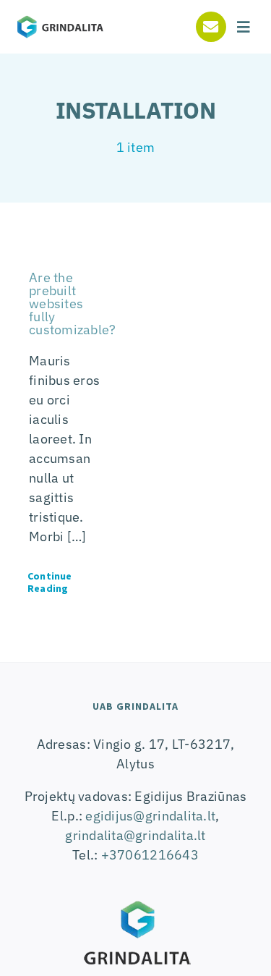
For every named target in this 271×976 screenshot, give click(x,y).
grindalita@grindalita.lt (135, 835)
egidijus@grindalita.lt (150, 815)
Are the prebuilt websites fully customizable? (72, 303)
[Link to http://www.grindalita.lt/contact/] (211, 27)
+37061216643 (150, 854)
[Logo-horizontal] (60, 20)
